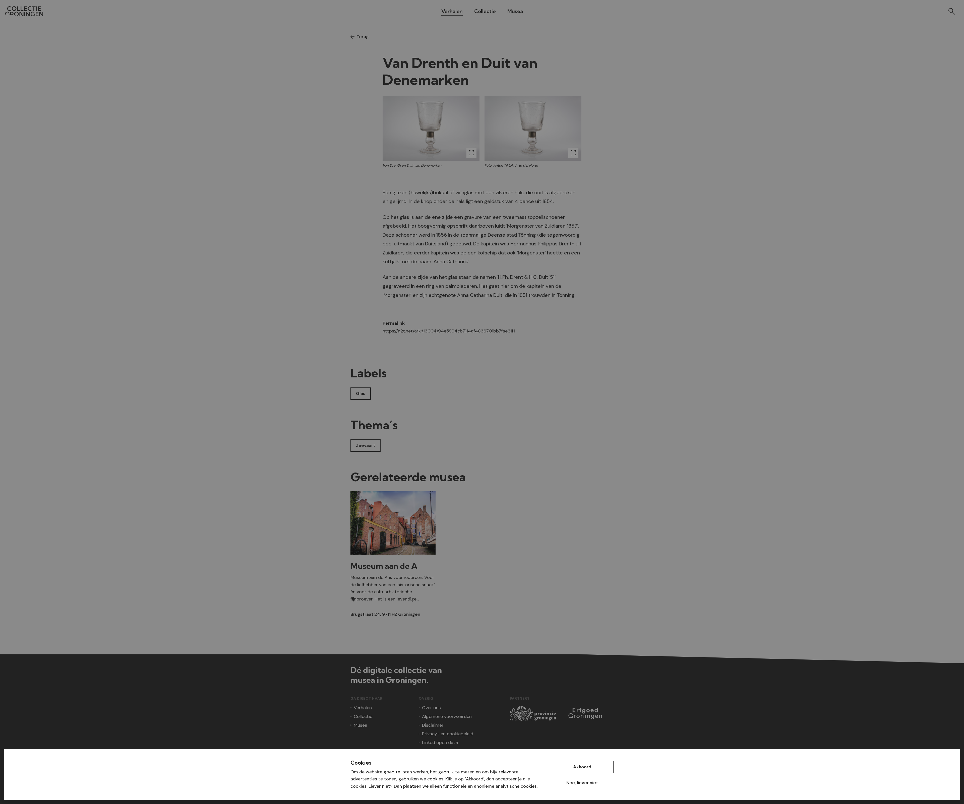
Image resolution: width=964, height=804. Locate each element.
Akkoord (582, 767)
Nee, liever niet (582, 783)
